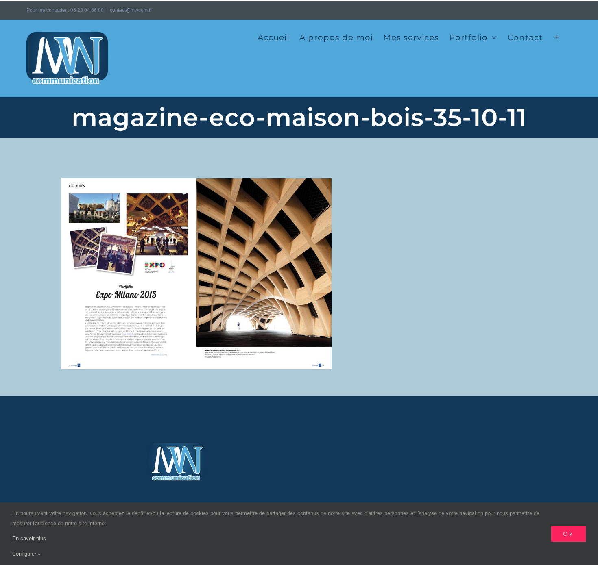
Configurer (25, 554)
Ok (568, 533)
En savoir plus (29, 538)
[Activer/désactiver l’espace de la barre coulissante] (557, 37)
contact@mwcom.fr (131, 10)
